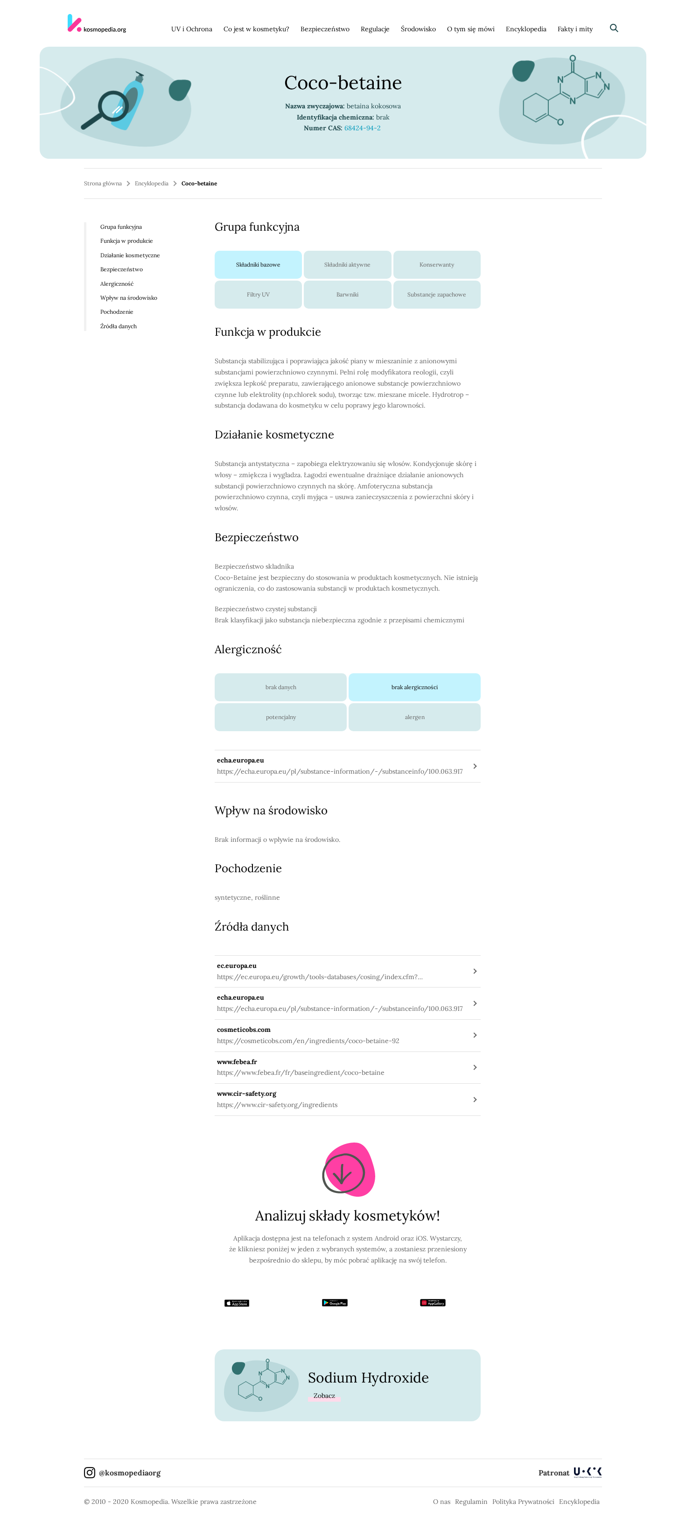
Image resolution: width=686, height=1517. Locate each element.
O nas (441, 1501)
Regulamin (471, 1501)
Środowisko (418, 29)
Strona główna (103, 183)
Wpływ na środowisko (128, 297)
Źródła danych (118, 326)
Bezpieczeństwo (325, 29)
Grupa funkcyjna (121, 226)
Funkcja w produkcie (126, 240)
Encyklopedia (526, 29)
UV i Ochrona (191, 29)
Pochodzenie (116, 311)
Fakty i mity (575, 29)
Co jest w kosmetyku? (256, 29)
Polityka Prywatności (523, 1501)
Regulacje (375, 29)
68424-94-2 (363, 128)
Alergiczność (116, 283)
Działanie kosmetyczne (130, 255)
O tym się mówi (471, 29)
